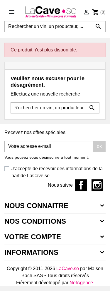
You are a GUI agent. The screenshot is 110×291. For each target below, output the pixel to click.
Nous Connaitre (36, 206)
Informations (31, 252)
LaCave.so (67, 268)
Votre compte (32, 237)
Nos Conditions (35, 221)
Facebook (81, 185)
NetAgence (81, 282)
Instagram (97, 185)
